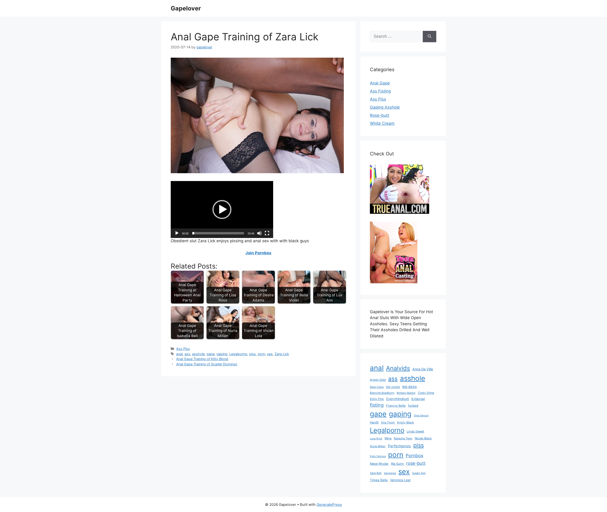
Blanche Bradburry (382, 393)
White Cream (382, 123)
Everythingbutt (397, 399)
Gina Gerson (421, 415)
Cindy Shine (426, 393)
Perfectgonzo (399, 446)
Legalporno (238, 354)
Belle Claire (377, 387)
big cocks (393, 387)
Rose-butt (379, 115)
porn (261, 354)
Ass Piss (183, 349)
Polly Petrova (378, 456)
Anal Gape (380, 83)
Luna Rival (376, 438)
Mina (388, 438)
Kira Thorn (388, 422)
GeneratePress (329, 504)
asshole (198, 354)
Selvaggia (390, 473)
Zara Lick (282, 354)
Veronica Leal (400, 480)
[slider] (218, 233)
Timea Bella (379, 480)
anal (179, 354)
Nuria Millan (378, 446)
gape (211, 354)
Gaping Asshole (385, 107)
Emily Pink (377, 399)
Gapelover (186, 8)
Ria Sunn (397, 463)
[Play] (177, 233)
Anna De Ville (422, 369)
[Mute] (259, 233)
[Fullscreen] (267, 233)
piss (252, 354)
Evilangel (418, 399)
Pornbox (414, 455)
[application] (222, 209)
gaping (221, 354)
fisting (377, 405)
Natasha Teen (403, 438)
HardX (374, 422)
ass (187, 354)
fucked (413, 405)
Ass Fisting (380, 91)
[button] (221, 209)
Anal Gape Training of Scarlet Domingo (206, 364)
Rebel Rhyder (379, 463)
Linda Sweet (415, 431)
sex (270, 354)
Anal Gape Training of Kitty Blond (202, 359)
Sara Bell (376, 473)
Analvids (398, 368)
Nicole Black (423, 438)
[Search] (429, 36)
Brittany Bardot (406, 393)
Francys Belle (396, 405)
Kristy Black (405, 422)
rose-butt (416, 463)
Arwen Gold (378, 380)
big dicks (409, 387)
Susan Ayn (419, 473)
